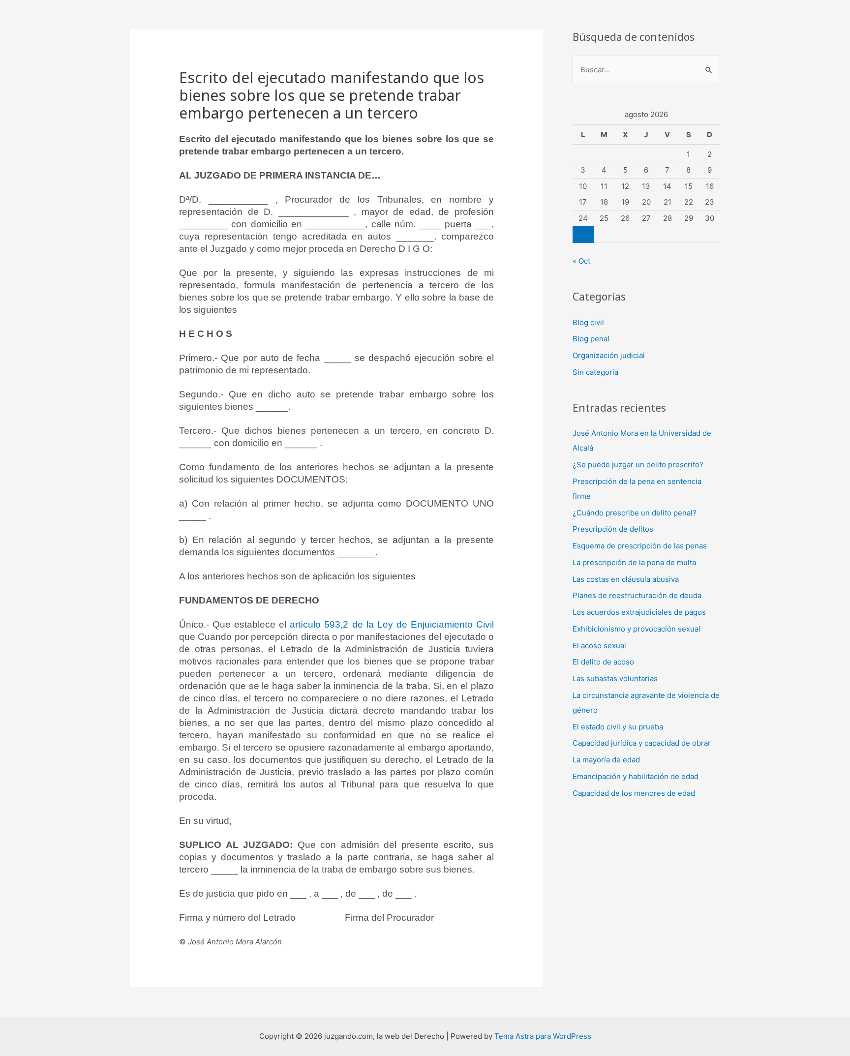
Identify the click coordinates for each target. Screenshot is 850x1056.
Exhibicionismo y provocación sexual (636, 629)
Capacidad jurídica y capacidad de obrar (642, 743)
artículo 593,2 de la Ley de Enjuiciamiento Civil (392, 624)
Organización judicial (609, 355)
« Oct (581, 261)
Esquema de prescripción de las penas (640, 545)
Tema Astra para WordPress (542, 1036)
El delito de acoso (603, 661)
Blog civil (588, 322)
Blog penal (591, 338)
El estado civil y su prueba (618, 726)
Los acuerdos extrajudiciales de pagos (639, 612)
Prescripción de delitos (613, 529)
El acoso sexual (599, 645)
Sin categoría (595, 372)
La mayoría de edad (606, 759)
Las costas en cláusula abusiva (626, 579)
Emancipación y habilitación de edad (635, 776)
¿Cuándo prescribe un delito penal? (635, 512)
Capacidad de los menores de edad (634, 793)
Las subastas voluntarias (615, 678)
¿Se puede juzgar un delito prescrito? (638, 464)
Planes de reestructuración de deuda (637, 595)
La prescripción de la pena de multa (634, 562)
